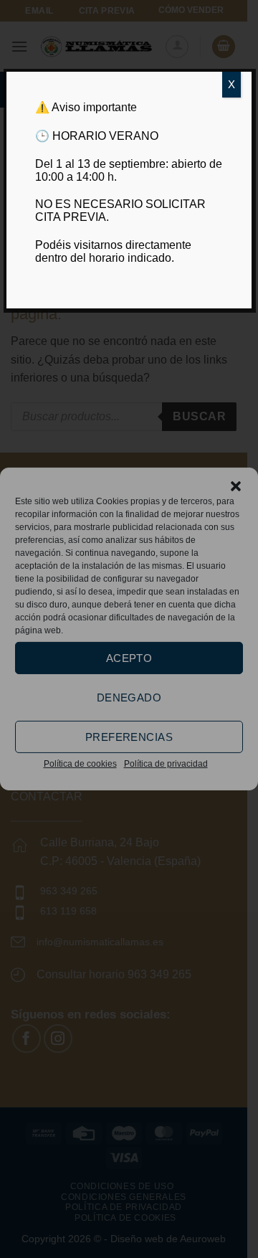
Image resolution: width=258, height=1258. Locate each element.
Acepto (129, 657)
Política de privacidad (166, 764)
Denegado (129, 697)
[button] (236, 486)
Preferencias (129, 736)
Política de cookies (80, 764)
